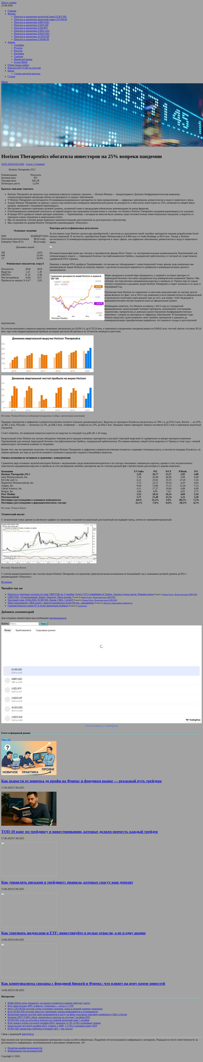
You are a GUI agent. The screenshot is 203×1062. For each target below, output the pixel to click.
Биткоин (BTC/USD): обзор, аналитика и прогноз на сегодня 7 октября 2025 (49, 1017)
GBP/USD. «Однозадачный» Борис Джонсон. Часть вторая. (40, 597)
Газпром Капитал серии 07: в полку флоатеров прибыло (38, 605)
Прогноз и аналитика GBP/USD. (31, 22)
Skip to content (8, 2)
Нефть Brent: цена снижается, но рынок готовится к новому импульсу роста (49, 1003)
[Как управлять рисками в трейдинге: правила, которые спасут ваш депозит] (28, 875)
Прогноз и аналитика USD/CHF (31, 25)
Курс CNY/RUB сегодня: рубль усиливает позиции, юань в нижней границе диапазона (55, 1008)
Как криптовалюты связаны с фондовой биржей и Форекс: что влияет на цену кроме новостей (83, 983)
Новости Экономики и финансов (118, 603)
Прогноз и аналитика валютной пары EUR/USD (40, 16)
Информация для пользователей (25, 1050)
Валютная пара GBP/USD (186, 594)
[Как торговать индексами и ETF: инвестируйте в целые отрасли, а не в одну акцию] (28, 926)
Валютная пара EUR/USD (105, 600)
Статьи (11, 76)
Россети (18, 50)
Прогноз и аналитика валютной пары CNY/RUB (40, 19)
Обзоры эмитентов (22, 148)
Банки (11, 70)
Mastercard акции (23, 59)
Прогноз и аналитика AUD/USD (31, 36)
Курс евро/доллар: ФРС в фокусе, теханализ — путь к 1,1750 (40, 1006)
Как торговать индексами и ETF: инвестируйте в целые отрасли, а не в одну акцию (73, 933)
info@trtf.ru (28, 1034)
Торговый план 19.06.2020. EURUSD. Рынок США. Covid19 (40, 600)
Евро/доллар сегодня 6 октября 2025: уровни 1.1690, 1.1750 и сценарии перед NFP (52, 1025)
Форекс (12, 13)
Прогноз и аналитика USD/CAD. (32, 30)
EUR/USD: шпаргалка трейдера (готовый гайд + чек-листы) (40, 1028)
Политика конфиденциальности (25, 1048)
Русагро (18, 48)
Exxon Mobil (20, 62)
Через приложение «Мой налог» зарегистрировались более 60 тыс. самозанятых (51, 602)
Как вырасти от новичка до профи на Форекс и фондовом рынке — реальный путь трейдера (81, 781)
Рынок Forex (168, 594)
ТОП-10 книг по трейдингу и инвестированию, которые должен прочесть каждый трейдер (79, 832)
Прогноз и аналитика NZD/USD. (32, 33)
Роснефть (19, 53)
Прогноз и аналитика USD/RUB (31, 39)
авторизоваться (58, 618)
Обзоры (5, 148)
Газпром (18, 56)
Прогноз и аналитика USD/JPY (31, 28)
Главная (12, 11)
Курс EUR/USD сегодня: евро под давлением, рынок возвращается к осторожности (53, 1011)
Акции (11, 42)
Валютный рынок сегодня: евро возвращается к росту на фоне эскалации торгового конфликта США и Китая (67, 1014)
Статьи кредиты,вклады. (27, 73)
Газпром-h (82, 606)
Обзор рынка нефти (18, 65)
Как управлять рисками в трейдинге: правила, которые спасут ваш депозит (67, 882)
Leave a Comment (35, 164)
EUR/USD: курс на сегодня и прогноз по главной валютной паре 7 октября (48, 1020)
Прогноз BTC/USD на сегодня (24, 68)
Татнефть (19, 45)
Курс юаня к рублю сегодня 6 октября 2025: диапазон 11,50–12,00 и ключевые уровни (54, 1023)
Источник (6, 582)
